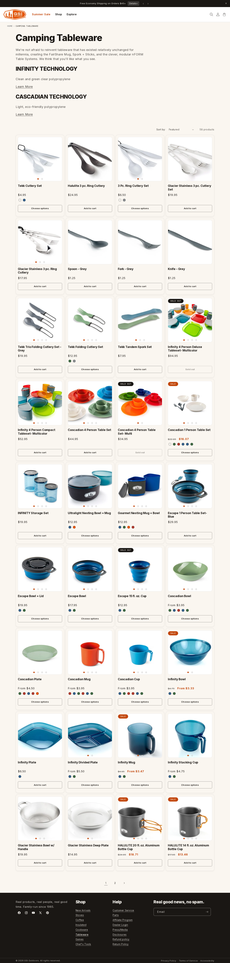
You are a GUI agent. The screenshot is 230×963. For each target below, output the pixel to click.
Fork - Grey (126, 269)
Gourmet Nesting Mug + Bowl (139, 513)
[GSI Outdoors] (14, 14)
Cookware (82, 929)
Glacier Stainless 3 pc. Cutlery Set (189, 187)
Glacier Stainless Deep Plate (88, 845)
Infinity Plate (27, 762)
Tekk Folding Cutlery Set (85, 347)
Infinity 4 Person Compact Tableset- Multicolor (36, 431)
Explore (72, 14)
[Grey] (124, 200)
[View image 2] (42, 179)
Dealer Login (120, 924)
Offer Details (126, 3)
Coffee (80, 919)
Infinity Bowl (177, 679)
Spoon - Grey (77, 269)
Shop (58, 14)
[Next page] (124, 883)
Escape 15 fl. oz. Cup (132, 596)
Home (10, 26)
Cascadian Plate (29, 679)
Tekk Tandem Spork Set (135, 347)
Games (80, 939)
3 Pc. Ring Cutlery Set (133, 185)
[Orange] (74, 527)
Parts (116, 915)
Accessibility (207, 960)
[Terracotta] (179, 444)
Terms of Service (188, 960)
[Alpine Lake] (183, 444)
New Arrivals (83, 910)
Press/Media (120, 929)
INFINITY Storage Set (33, 513)
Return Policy (121, 944)
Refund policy (121, 939)
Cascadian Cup (129, 679)
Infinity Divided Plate (83, 762)
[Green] (192, 444)
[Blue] (24, 200)
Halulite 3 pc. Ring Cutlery (86, 185)
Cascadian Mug (79, 679)
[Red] (133, 527)
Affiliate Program (123, 919)
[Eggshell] (20, 200)
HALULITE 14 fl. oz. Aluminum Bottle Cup (188, 847)
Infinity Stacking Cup (183, 762)
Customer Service (123, 910)
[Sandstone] (170, 444)
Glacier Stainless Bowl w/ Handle (36, 847)
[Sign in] (218, 14)
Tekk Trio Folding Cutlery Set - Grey (39, 348)
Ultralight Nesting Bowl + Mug (89, 513)
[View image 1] (38, 179)
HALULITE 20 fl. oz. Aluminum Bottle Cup (138, 847)
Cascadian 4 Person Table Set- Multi (137, 431)
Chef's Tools (83, 944)
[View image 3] (44, 262)
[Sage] (174, 444)
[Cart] (224, 14)
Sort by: (161, 129)
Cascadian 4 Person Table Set (89, 430)
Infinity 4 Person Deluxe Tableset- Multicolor (185, 348)
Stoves (80, 915)
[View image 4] (46, 340)
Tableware (82, 934)
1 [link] (106, 883)
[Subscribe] (207, 912)
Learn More (24, 86)
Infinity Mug (126, 762)
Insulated (81, 924)
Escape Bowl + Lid (31, 596)
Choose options (40, 208)
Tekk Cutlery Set (30, 185)
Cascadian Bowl (179, 596)
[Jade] (70, 361)
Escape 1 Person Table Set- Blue (187, 514)
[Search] (211, 14)
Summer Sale (41, 14)
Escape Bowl (77, 596)
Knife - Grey (176, 269)
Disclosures (120, 934)
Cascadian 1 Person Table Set (189, 430)
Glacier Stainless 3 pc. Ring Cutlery (37, 270)
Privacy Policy (168, 960)
